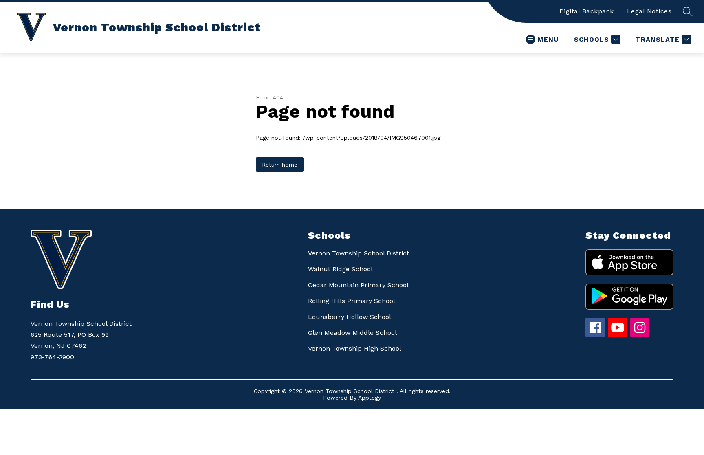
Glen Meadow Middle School (352, 332)
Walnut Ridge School (340, 269)
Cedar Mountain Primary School (358, 285)
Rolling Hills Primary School (351, 301)
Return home (279, 164)
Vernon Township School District (358, 253)
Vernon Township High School (354, 348)
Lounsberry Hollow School (349, 317)
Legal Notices (649, 11)
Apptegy (369, 397)
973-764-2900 (52, 357)
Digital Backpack (586, 11)
